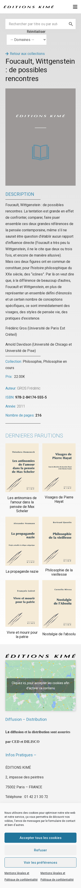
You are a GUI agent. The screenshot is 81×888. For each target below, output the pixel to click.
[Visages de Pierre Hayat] (59, 467)
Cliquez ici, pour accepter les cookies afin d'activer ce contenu (40, 685)
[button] (75, 7)
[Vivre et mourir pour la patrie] (22, 603)
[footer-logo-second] (29, 6)
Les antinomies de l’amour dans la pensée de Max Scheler (22, 504)
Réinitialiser (36, 31)
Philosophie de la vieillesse (59, 572)
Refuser (40, 850)
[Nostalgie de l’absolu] (59, 604)
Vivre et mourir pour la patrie (22, 634)
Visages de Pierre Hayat (59, 499)
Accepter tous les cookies (40, 838)
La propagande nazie (22, 571)
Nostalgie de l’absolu (59, 634)
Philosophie (32, 361)
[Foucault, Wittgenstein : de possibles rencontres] (40, 91)
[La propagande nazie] (22, 541)
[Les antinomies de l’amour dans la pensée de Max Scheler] (22, 467)
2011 (21, 406)
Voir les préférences (40, 863)
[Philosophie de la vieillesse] (59, 540)
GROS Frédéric (28, 388)
